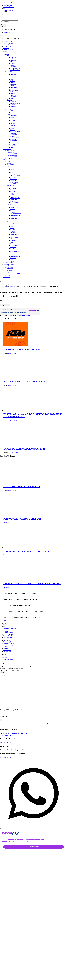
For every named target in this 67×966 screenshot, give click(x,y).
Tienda (6, 286)
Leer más (6, 522)
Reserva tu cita (7, 5)
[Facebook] (5, 675)
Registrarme (6, 32)
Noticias (5, 646)
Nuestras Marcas (8, 625)
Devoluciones (7, 650)
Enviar (2, 672)
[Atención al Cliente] (33, 826)
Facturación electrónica (10, 661)
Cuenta (5, 654)
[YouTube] (6, 675)
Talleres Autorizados (9, 2)
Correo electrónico (5, 670)
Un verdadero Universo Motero (12, 622)
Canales (5, 631)
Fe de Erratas (7, 651)
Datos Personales (8, 645)
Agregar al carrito (5, 305)
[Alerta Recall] (61, 560)
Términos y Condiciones (10, 642)
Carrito (5, 657)
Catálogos (6, 648)
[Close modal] (0, 828)
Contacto (6, 8)
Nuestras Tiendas (8, 7)
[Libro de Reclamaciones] (13, 707)
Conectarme (6, 31)
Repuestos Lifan (13, 286)
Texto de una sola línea (7, 668)
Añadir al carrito (11, 353)
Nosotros (5, 623)
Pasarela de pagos (8, 659)
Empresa (5, 620)
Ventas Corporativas (9, 10)
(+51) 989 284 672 (5, 735)
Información (6, 640)
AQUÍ (47, 723)
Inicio (1, 286)
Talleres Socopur (8, 3)
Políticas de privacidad (9, 643)
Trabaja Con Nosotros (9, 628)
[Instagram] (7, 675)
